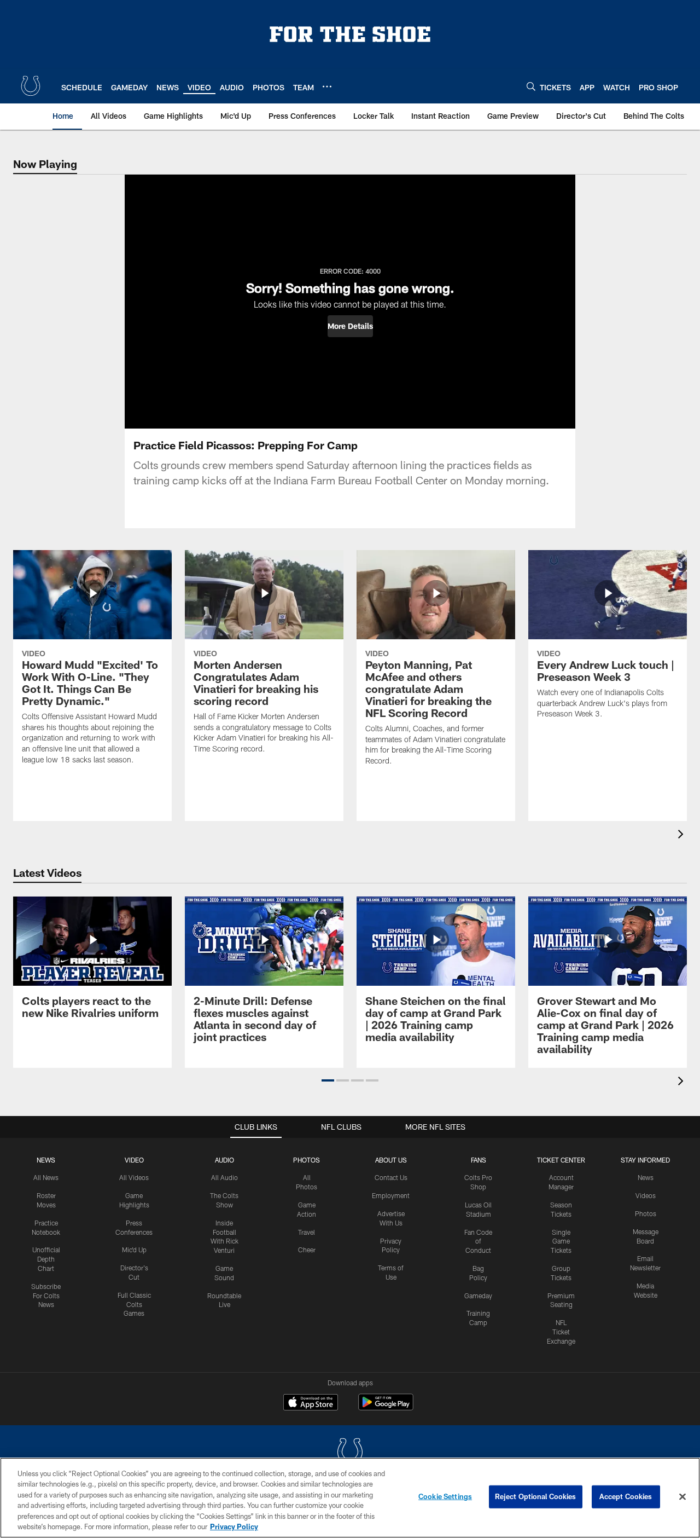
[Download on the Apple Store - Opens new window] (310, 1403)
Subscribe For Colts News (46, 1295)
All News (46, 1177)
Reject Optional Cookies (535, 1496)
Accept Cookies (625, 1496)
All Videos (134, 1177)
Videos (645, 1195)
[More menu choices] (327, 86)
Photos (306, 1160)
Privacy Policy (234, 1526)
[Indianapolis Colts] (350, 1453)
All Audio (224, 1177)
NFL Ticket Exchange (561, 1332)
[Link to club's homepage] (31, 86)
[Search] (531, 86)
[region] (350, 1498)
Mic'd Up (134, 1249)
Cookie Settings (445, 1496)
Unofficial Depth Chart (46, 1259)
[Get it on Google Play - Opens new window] (385, 1407)
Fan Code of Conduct (478, 1241)
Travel (306, 1232)
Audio (224, 1160)
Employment (391, 1195)
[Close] (682, 1497)
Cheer (307, 1249)
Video (134, 1160)
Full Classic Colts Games (134, 1304)
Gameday (478, 1295)
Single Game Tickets (561, 1241)
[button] (350, 326)
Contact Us (391, 1177)
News (46, 1160)
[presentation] (682, 835)
